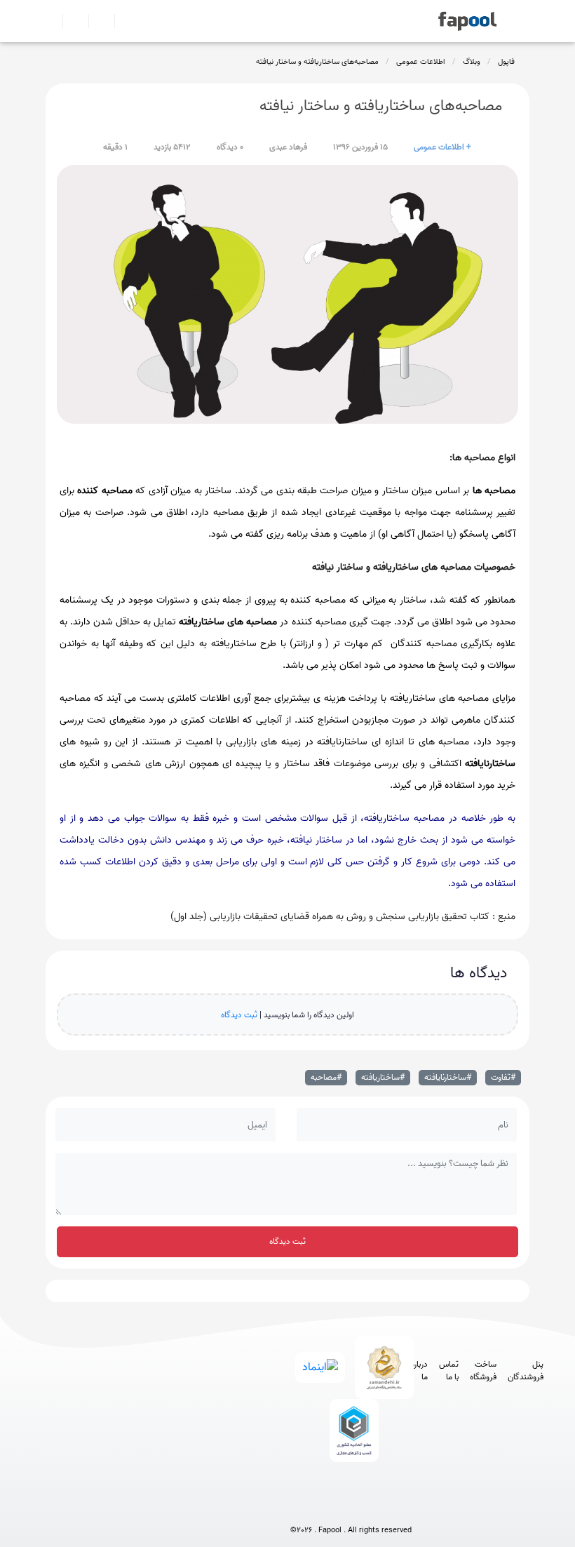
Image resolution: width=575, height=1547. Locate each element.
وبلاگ (471, 61)
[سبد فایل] (51, 21)
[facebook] (299, 1507)
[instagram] (351, 1507)
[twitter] (377, 1507)
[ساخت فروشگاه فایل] (96, 21)
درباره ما (419, 1371)
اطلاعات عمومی (420, 61)
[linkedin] (403, 1507)
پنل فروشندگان (525, 1371)
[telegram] (325, 1507)
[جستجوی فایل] (122, 21)
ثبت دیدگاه (239, 1015)
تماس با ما (449, 1371)
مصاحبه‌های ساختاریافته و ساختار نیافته (317, 61)
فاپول (506, 61)
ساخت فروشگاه (483, 1371)
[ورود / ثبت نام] (70, 21)
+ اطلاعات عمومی (442, 147)
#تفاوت (503, 1077)
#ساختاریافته (383, 1077)
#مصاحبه (326, 1077)
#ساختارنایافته (447, 1077)
